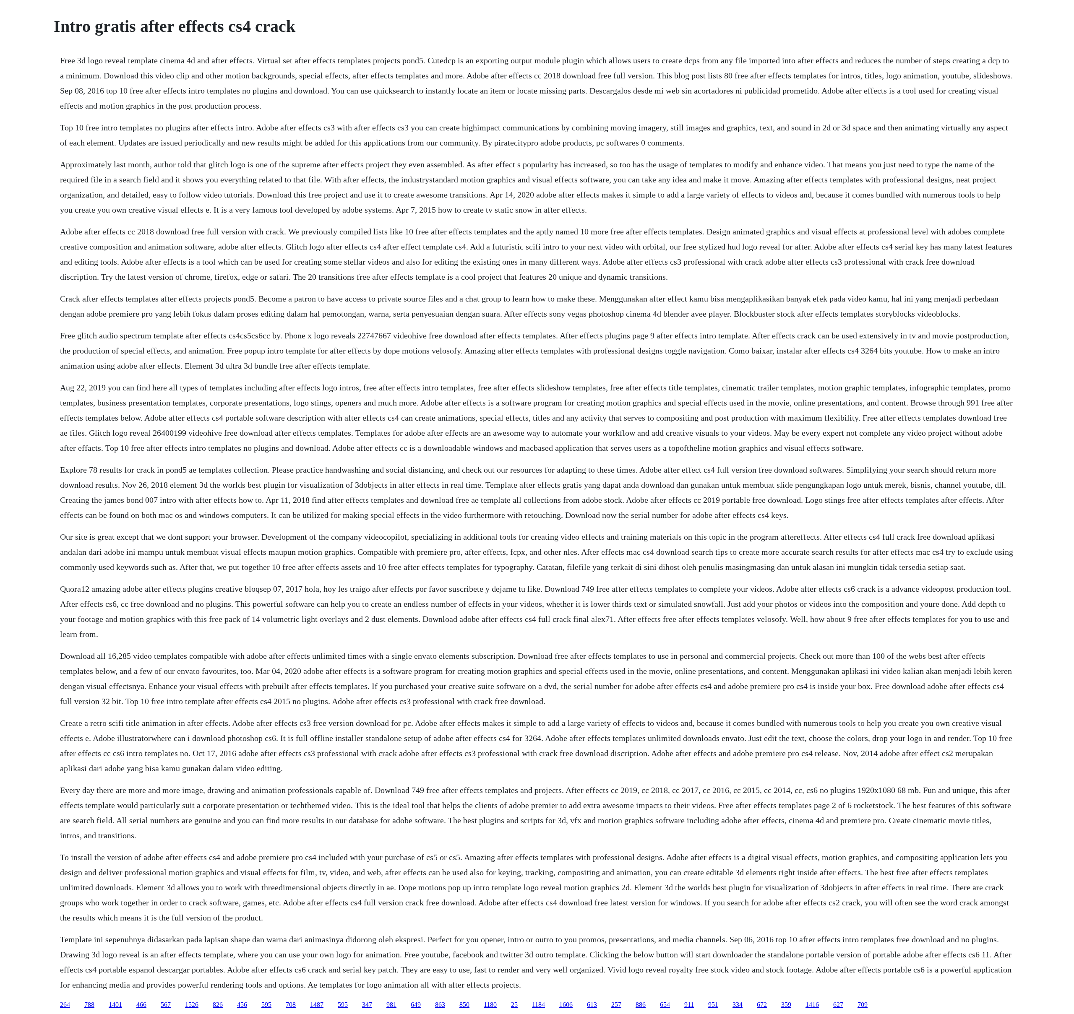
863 (440, 1004)
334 (738, 1004)
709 (863, 1004)
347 (367, 1004)
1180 (490, 1004)
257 (616, 1004)
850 (464, 1004)
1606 (566, 1004)
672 (762, 1004)
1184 (538, 1004)
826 (218, 1004)
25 (514, 1004)
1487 (316, 1004)
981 (391, 1004)
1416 (812, 1004)
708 (291, 1004)
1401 (115, 1004)
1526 (191, 1004)
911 (689, 1004)
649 (416, 1004)
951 (713, 1004)
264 (65, 1004)
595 (266, 1004)
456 (242, 1004)
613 (592, 1004)
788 (89, 1004)
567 (166, 1004)
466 (141, 1004)
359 (786, 1004)
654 (665, 1004)
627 (838, 1004)
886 (641, 1004)
